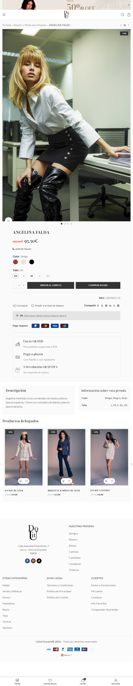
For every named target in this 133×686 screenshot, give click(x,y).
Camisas (73, 551)
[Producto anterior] (121, 25)
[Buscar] (122, 14)
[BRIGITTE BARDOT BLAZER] (66, 457)
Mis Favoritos (99, 603)
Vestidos (7, 627)
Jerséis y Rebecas (12, 591)
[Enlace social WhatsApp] (114, 306)
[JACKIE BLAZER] (23, 457)
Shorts (6, 609)
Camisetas (75, 557)
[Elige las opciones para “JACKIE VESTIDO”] (106, 481)
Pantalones (8, 603)
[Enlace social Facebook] (98, 306)
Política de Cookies (57, 597)
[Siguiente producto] (129, 25)
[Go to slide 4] (71, 224)
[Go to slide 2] (65, 224)
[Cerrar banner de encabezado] (129, 5)
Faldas (6, 585)
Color (16, 256)
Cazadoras (75, 563)
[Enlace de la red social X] (102, 306)
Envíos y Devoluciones (103, 585)
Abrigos (73, 533)
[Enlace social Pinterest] (106, 306)
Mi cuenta (96, 591)
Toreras (6, 621)
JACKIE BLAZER (14, 490)
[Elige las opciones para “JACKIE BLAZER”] (21, 481)
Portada (6, 25)
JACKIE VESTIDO (100, 490)
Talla (15, 270)
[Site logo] (66, 14)
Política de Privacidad (59, 591)
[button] (5, 128)
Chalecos (74, 569)
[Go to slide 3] (68, 224)
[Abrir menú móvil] (4, 14)
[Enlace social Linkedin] (110, 306)
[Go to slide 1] (61, 224)
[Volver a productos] (125, 25)
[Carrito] (129, 14)
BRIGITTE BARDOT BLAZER (64, 490)
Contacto (96, 597)
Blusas (72, 545)
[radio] (15, 262)
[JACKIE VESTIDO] (109, 457)
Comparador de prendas (104, 609)
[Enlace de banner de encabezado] (66, 5)
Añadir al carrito (50, 285)
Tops (5, 615)
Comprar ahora (98, 285)
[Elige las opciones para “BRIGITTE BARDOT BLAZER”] (63, 481)
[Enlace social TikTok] (39, 560)
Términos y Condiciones (60, 585)
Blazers (73, 539)
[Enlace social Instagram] (33, 560)
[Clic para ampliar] (8, 221)
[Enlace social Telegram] (118, 306)
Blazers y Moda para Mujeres (30, 25)
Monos (6, 597)
